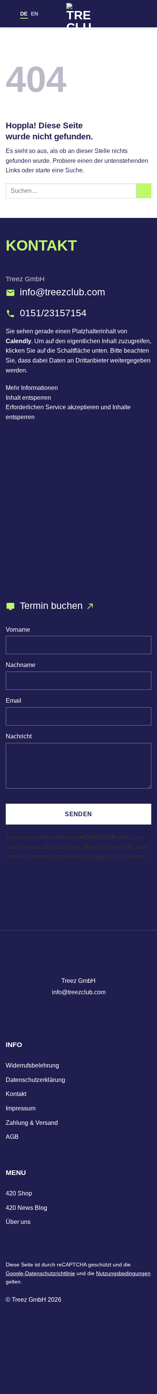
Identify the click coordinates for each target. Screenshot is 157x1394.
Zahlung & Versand (32, 1123)
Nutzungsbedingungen (123, 1273)
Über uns (18, 1222)
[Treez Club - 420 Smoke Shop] (78, 16)
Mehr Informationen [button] (32, 388)
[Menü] (10, 13)
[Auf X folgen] (92, 1010)
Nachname (20, 664)
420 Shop (19, 1193)
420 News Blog (26, 1208)
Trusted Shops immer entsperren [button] (44, 1369)
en (34, 14)
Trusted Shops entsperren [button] (35, 1360)
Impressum (20, 1108)
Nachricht (19, 736)
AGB (12, 1137)
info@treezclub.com (62, 292)
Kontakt (16, 1094)
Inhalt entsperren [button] (28, 397)
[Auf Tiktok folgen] (78, 1010)
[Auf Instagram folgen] (64, 1010)
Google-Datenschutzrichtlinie (40, 1273)
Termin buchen (52, 606)
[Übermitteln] (143, 190)
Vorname (18, 629)
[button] (66, 1389)
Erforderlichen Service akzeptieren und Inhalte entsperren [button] (68, 412)
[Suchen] (135, 13)
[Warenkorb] (147, 13)
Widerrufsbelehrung (32, 1065)
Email (13, 700)
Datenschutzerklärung (35, 1080)
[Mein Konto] (123, 13)
